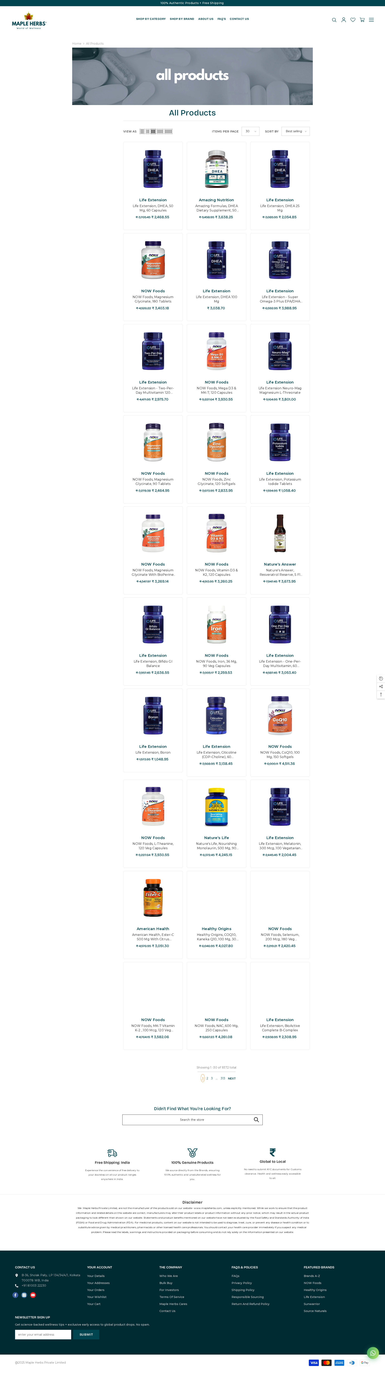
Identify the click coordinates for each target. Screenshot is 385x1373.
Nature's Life (216, 838)
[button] (142, 131)
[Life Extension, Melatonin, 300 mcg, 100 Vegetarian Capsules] (280, 806)
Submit (86, 1334)
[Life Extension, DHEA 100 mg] (216, 260)
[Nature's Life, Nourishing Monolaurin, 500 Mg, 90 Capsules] (216, 806)
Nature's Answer (280, 564)
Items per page (225, 131)
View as (130, 131)
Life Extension (153, 200)
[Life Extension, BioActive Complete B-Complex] (280, 988)
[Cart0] (362, 19)
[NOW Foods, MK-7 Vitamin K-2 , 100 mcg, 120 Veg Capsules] (153, 988)
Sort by (272, 131)
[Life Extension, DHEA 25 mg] (280, 168)
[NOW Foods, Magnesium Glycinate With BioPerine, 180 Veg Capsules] (153, 533)
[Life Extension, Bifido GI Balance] (153, 624)
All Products (94, 43)
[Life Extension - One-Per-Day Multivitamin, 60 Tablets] (280, 624)
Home (76, 43)
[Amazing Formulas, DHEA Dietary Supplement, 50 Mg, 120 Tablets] (216, 168)
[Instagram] (24, 1295)
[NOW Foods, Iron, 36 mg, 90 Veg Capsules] (216, 624)
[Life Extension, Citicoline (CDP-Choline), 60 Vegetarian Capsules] (216, 715)
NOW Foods (153, 291)
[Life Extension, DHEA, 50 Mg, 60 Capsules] (153, 168)
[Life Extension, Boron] (153, 715)
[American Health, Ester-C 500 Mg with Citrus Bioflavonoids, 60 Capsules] (153, 897)
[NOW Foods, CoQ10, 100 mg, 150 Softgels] (280, 715)
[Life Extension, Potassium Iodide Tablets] (280, 442)
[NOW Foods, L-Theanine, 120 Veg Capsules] (153, 806)
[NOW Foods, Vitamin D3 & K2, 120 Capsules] (216, 533)
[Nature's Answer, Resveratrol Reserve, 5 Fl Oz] (280, 533)
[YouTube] (33, 1295)
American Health (153, 929)
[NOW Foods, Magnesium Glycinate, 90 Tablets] (153, 442)
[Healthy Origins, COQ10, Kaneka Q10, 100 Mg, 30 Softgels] (216, 897)
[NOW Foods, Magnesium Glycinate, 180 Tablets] (153, 260)
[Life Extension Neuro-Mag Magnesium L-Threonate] (280, 351)
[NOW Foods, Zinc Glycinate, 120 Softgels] (216, 442)
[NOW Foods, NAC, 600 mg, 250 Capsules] (216, 988)
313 (223, 1078)
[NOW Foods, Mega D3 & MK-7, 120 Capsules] (216, 351)
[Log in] (343, 19)
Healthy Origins (216, 929)
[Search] (334, 20)
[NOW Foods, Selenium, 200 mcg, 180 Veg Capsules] (280, 897)
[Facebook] (15, 1295)
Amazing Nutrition (216, 200)
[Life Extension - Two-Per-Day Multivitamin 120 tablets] (153, 351)
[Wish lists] (353, 19)
